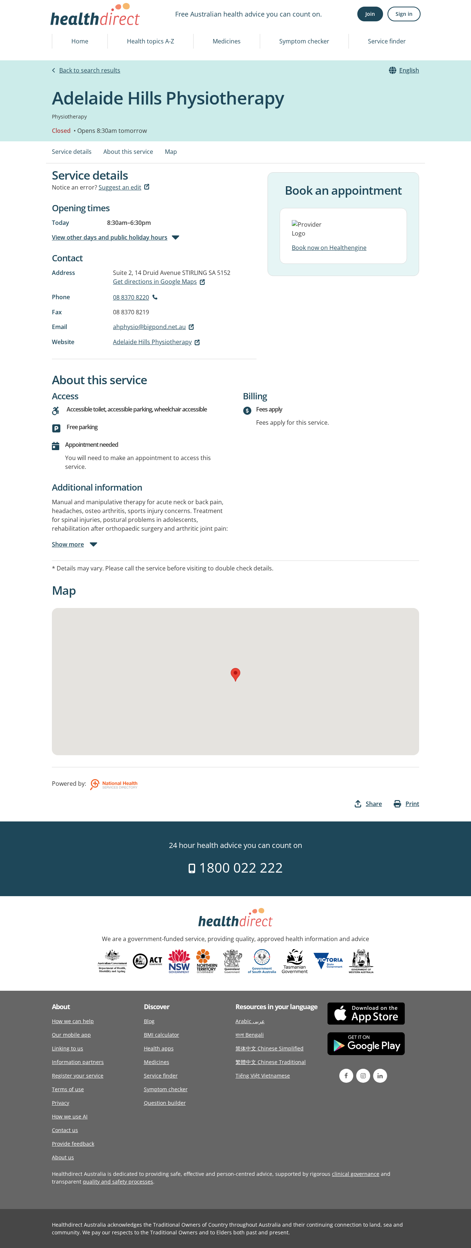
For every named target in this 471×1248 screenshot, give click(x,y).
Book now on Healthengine (329, 248)
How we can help (73, 1021)
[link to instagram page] (363, 1076)
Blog (149, 1021)
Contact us (65, 1130)
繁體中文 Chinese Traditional (271, 1061)
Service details (72, 152)
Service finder (387, 41)
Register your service (77, 1075)
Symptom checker (304, 41)
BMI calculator (161, 1034)
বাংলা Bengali (250, 1034)
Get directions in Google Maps (155, 281)
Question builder (165, 1102)
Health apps (159, 1048)
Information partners (78, 1061)
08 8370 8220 (131, 297)
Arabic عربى (250, 1021)
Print (412, 804)
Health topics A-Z (150, 41)
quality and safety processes (118, 1181)
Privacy (60, 1102)
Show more (68, 544)
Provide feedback (73, 1143)
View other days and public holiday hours (109, 237)
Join (370, 13)
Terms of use (68, 1089)
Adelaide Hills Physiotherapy (152, 342)
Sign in (404, 13)
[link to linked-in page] (380, 1076)
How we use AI (70, 1116)
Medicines (227, 41)
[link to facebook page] (346, 1076)
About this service (128, 152)
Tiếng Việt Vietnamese (263, 1075)
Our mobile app (71, 1034)
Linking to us (67, 1048)
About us (63, 1157)
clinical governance (355, 1173)
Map (171, 152)
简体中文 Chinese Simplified (270, 1048)
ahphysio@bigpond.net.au (149, 327)
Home (79, 41)
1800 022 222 (239, 868)
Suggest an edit (120, 187)
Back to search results (89, 70)
